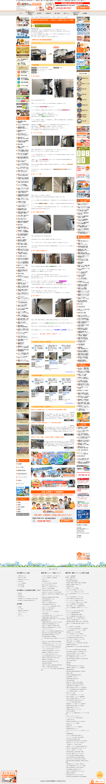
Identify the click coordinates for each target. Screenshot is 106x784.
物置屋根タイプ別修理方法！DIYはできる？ (83, 428)
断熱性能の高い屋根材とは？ (21, 343)
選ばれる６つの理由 (22, 577)
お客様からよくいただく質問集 (72, 588)
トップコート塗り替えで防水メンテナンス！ (23, 357)
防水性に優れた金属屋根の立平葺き (73, 739)
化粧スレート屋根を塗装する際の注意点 (82, 288)
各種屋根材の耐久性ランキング (72, 728)
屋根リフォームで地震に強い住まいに (49, 602)
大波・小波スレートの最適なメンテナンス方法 (23, 199)
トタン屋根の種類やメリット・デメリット (83, 279)
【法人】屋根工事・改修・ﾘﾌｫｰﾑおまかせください (84, 459)
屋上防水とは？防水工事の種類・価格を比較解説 (23, 178)
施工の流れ (57, 13)
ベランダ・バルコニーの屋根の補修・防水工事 (51, 606)
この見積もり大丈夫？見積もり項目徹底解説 (83, 381)
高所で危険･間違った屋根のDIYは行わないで (75, 700)
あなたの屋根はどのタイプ (71, 579)
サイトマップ (21, 483)
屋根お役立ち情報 (82, 312)
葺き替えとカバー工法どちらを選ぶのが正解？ (83, 260)
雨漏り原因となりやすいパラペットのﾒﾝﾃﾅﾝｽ (23, 171)
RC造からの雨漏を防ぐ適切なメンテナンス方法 (75, 698)
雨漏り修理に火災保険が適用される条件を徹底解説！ (76, 776)
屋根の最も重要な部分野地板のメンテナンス (23, 271)
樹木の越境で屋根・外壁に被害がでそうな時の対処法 (84, 403)
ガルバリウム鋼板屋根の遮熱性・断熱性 (83, 217)
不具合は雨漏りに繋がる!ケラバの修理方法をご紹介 (76, 651)
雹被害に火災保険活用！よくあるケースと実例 (83, 357)
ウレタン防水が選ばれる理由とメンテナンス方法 (23, 164)
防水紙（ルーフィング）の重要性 (72, 723)
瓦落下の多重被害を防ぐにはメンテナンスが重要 (83, 319)
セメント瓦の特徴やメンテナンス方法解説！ (23, 185)
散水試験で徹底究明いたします (48, 598)
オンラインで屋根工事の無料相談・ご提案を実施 (83, 368)
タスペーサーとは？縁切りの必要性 (22, 161)
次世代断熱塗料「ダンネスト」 (81, 345)
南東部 (19, 509)
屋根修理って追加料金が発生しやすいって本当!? (83, 400)
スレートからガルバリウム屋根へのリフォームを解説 (84, 207)
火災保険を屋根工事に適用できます (49, 604)
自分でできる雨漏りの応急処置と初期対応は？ (83, 351)
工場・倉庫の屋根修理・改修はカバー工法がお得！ (84, 434)
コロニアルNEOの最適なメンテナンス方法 (83, 298)
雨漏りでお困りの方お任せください (49, 584)
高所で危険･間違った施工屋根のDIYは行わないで (23, 319)
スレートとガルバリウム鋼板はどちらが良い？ (83, 204)
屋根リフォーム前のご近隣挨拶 (48, 588)
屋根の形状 (20, 224)
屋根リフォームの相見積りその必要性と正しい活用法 (84, 372)
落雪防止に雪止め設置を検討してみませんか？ (51, 650)
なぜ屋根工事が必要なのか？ (83, 240)
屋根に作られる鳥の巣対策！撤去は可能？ (50, 661)
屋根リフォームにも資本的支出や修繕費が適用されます (53, 631)
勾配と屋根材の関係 (22, 246)
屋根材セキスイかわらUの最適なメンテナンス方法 (84, 295)
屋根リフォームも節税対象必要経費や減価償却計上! (84, 462)
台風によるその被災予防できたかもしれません (84, 316)
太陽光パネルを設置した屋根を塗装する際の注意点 (52, 664)
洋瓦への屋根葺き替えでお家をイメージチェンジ (23, 294)
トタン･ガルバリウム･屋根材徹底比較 (23, 302)
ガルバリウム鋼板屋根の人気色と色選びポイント (75, 616)
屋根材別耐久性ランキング (22, 280)
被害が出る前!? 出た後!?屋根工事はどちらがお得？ (84, 384)
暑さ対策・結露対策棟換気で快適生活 (73, 674)
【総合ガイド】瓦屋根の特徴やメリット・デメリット (76, 619)
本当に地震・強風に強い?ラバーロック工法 (23, 216)
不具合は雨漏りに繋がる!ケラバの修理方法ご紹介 (23, 151)
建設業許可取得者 (22, 470)
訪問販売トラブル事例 (83, 390)
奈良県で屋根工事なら (23, 473)
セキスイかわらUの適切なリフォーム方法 (74, 589)
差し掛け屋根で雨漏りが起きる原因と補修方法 (75, 757)
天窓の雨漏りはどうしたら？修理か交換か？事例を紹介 (77, 642)
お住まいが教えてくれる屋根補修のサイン (83, 256)
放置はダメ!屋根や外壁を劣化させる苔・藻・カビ (23, 287)
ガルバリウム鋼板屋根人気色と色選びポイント (83, 220)
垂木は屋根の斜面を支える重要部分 (49, 636)
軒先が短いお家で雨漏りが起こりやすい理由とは (23, 259)
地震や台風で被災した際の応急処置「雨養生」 (23, 213)
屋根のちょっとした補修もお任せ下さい (50, 586)
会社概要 (85, 13)
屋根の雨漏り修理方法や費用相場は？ (23, 326)
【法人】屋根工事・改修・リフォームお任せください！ (53, 615)
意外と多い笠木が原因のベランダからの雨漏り (23, 154)
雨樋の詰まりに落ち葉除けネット (48, 659)
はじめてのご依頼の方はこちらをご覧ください (51, 575)
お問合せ (20, 480)
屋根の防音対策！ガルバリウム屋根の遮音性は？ (84, 233)
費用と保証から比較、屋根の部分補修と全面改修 (84, 253)
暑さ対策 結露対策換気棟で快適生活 (22, 240)
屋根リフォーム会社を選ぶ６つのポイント (84, 310)
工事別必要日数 (81, 306)
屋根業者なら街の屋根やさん (23, 610)
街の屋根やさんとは (22, 575)
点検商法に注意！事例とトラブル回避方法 (50, 590)
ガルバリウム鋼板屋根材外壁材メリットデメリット (84, 229)
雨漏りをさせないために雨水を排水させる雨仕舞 (23, 250)
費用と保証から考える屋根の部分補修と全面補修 (51, 632)
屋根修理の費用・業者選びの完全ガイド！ (23, 128)
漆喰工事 (84, 89)
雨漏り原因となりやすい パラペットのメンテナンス (52, 643)
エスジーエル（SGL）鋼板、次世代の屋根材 (75, 737)
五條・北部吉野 (21, 506)
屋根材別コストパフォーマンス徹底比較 (23, 276)
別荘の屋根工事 (81, 456)
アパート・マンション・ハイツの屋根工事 (50, 611)
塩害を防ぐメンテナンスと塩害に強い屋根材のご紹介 (76, 746)
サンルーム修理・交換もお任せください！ (83, 431)
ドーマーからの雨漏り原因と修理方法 (23, 336)
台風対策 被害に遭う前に (47, 600)
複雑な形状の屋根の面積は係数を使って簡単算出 (75, 671)
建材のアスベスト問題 (23, 265)
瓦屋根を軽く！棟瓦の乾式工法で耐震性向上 (75, 683)
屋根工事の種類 (83, 73)
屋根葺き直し (85, 105)
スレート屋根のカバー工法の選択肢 (84, 269)
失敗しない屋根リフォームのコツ (83, 244)
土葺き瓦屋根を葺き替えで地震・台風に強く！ (23, 192)
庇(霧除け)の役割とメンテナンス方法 (22, 202)
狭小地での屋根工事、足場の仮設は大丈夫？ (75, 598)
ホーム (20, 13)
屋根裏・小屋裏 (21, 237)
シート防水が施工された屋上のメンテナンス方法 (23, 168)
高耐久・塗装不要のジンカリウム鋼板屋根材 (23, 316)
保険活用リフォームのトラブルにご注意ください (84, 406)
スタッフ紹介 (21, 467)
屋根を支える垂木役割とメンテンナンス (23, 323)
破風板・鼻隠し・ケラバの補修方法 (73, 641)
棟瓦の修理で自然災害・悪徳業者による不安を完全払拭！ (77, 658)
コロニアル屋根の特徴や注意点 (82, 276)
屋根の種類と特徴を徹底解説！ (22, 122)
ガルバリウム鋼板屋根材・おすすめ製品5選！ (75, 603)
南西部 (19, 511)
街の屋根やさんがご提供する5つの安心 (30, 13)
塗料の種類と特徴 (83, 475)
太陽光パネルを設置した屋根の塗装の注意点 (83, 285)
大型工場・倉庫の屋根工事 (47, 609)
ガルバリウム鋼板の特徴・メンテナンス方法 (75, 694)
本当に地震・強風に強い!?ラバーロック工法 (75, 753)
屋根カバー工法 (85, 83)
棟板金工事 (84, 110)
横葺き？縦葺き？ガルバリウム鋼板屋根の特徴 (84, 226)
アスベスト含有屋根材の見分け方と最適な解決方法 (76, 689)
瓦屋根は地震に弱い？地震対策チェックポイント (84, 332)
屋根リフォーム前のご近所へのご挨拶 (82, 375)
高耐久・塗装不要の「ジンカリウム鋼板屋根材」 (75, 696)
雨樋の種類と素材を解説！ (47, 663)
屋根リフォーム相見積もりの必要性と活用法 (50, 625)
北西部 (19, 502)
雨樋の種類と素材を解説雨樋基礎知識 (23, 350)
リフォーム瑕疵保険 (22, 583)
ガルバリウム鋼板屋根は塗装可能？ (83, 213)
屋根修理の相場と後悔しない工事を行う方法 (83, 247)
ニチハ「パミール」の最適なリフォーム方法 (75, 591)
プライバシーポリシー (23, 477)
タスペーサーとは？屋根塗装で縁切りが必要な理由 (76, 649)
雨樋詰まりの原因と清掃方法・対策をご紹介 (50, 657)
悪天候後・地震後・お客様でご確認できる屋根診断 (76, 582)
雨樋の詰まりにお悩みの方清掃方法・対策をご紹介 (84, 441)
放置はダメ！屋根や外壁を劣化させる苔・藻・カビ (76, 748)
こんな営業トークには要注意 (83, 388)
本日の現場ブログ (21, 596)
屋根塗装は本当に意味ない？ (22, 131)
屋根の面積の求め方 (22, 218)
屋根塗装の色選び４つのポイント (82, 342)
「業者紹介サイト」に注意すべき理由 (83, 410)
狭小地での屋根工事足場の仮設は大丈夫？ (83, 301)
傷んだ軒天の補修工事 (70, 711)
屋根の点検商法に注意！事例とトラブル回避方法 (83, 394)
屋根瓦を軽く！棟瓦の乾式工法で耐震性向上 (83, 329)
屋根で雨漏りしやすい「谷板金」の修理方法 (23, 253)
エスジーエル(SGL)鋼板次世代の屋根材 (23, 309)
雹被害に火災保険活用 (70, 772)
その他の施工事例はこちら (70, 371)
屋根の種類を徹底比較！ (81, 263)
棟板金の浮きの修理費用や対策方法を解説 (23, 141)
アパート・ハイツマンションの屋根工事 (83, 453)
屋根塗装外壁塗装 (84, 115)
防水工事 (84, 99)
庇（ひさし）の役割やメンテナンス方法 (23, 333)
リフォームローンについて (47, 629)
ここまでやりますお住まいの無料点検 (76, 13)
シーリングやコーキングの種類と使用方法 (23, 206)
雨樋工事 (84, 94)
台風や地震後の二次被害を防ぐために (83, 326)
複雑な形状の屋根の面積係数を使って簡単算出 (23, 222)
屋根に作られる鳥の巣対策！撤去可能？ (83, 447)
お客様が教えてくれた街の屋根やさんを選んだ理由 (28, 598)
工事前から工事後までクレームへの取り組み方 (83, 378)
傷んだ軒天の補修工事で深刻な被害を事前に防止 (23, 157)
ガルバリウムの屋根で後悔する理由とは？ (23, 305)
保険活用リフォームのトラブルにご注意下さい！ (75, 742)
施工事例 (39, 13)
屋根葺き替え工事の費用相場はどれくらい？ (83, 250)
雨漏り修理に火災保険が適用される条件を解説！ (83, 354)
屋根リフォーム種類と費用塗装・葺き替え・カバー (84, 266)
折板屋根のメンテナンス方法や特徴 (73, 632)
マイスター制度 (21, 586)
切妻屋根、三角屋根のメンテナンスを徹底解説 (23, 231)
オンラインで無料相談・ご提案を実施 (49, 577)
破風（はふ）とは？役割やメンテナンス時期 (23, 361)
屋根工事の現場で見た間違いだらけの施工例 (83, 338)
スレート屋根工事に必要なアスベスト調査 (74, 691)
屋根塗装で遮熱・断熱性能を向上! (83, 348)
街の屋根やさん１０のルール (23, 579)
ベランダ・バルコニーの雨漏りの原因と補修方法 (23, 182)
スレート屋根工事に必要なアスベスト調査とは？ (23, 354)
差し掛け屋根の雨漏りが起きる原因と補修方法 (23, 235)
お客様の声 (48, 13)
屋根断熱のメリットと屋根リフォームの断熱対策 (23, 347)
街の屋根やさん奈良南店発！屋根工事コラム (26, 600)
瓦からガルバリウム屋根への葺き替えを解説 (83, 210)
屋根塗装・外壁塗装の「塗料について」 (74, 584)
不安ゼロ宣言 (20, 581)
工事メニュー (66, 13)
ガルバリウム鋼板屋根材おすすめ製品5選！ (83, 223)
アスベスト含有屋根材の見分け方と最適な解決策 (23, 262)
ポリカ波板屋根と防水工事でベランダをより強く (84, 438)
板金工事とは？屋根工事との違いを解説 (23, 138)
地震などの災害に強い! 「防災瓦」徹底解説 (83, 335)
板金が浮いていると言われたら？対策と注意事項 (84, 397)
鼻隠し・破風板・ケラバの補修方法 (23, 147)
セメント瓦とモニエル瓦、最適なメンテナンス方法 (76, 635)
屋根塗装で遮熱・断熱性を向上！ (72, 678)
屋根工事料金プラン (46, 581)
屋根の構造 (20, 144)
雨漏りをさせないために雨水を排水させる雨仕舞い (76, 758)
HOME (32, 17)
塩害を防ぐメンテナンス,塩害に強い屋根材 (23, 283)
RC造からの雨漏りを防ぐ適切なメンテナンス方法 (23, 330)
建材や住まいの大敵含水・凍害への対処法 (23, 244)
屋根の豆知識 (21, 273)
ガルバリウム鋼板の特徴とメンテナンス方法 (23, 312)
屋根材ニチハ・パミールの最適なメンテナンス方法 (84, 292)
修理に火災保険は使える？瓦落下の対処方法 (84, 322)
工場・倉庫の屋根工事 (83, 450)
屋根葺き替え (85, 78)
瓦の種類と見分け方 (22, 256)
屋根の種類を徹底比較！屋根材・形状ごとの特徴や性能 (77, 621)
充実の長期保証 (21, 584)
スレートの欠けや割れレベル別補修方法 (83, 272)
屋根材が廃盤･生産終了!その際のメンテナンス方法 (76, 655)
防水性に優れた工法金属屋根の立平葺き (22, 209)
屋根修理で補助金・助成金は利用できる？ (83, 361)
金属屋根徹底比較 (69, 733)
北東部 (19, 504)
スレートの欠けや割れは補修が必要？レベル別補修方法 (77, 628)
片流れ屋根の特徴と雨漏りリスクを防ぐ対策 (23, 228)
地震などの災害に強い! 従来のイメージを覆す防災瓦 (76, 687)
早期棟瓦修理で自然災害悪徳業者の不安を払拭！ (23, 195)
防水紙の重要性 (21, 267)
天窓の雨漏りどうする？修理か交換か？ (23, 340)
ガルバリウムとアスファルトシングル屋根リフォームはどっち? (23, 297)
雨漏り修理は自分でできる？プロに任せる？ (23, 134)
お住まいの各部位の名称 (23, 124)
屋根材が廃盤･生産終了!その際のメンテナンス (23, 290)
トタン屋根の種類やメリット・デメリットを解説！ (76, 630)
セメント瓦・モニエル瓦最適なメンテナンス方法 (23, 188)
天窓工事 (84, 121)
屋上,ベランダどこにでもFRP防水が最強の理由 (23, 175)
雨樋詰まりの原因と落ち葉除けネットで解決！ (84, 444)
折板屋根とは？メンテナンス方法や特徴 (83, 282)
